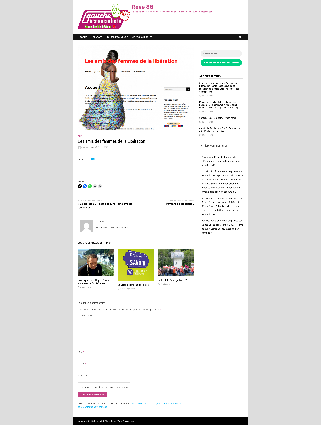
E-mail (82, 364)
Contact (98, 37)
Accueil (84, 37)
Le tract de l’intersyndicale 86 (172, 280)
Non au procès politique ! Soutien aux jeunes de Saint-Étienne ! (94, 282)
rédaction (90, 147)
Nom (81, 352)
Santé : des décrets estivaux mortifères (217, 118)
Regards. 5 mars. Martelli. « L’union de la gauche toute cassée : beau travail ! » (221, 161)
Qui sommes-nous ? (117, 37)
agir (80, 136)
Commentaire (86, 315)
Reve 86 (142, 6)
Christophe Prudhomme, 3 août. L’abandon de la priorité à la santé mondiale (221, 129)
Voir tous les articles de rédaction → (113, 227)
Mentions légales (142, 37)
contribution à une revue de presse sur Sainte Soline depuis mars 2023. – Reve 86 (222, 175)
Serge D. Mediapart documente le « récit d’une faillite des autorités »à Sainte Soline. (221, 210)
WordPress (122, 421)
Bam (133, 421)
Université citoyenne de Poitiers (133, 284)
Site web (82, 375)
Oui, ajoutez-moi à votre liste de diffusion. (104, 387)
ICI (93, 159)
